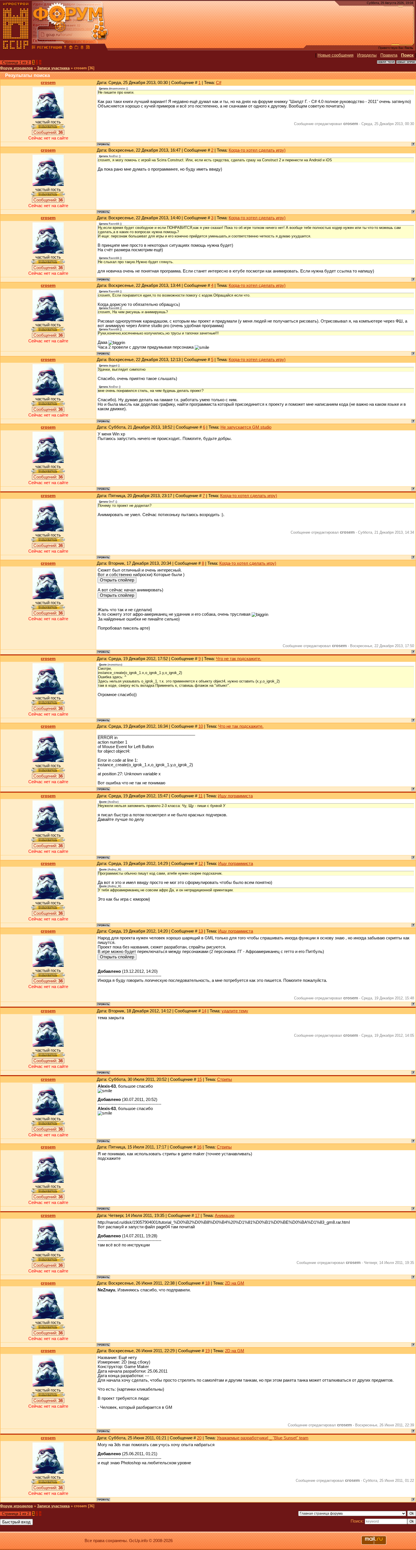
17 (197, 1215)
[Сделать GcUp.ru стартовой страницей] (71, 48)
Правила (388, 55)
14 (204, 1011)
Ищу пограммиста (235, 796)
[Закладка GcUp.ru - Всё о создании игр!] (76, 48)
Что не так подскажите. (238, 658)
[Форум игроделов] (34, 48)
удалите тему (235, 1011)
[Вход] (65, 48)
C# (218, 82)
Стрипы (224, 1079)
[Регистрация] (49, 48)
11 (200, 796)
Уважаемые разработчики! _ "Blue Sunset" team (262, 1438)
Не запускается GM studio (245, 427)
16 (199, 1147)
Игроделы (367, 55)
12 (200, 863)
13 (200, 931)
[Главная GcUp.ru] (16, 48)
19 (207, 1351)
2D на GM (234, 1283)
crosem (48, 82)
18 (207, 1283)
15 (199, 1079)
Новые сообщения (335, 55)
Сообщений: (48, 132)
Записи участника (53, 68)
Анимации (224, 1215)
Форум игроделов (16, 68)
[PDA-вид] (82, 48)
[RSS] (88, 48)
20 (199, 1438)
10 (200, 726)
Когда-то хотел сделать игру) (257, 150)
